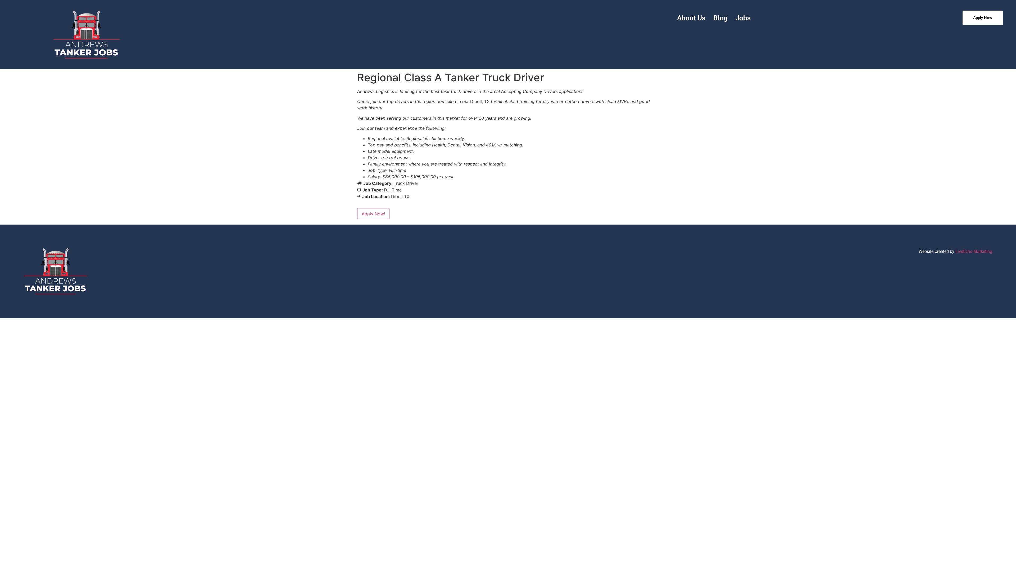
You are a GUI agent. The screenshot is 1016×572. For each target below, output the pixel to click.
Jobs (743, 18)
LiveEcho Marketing (973, 251)
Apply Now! (373, 213)
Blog (720, 18)
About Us (691, 18)
